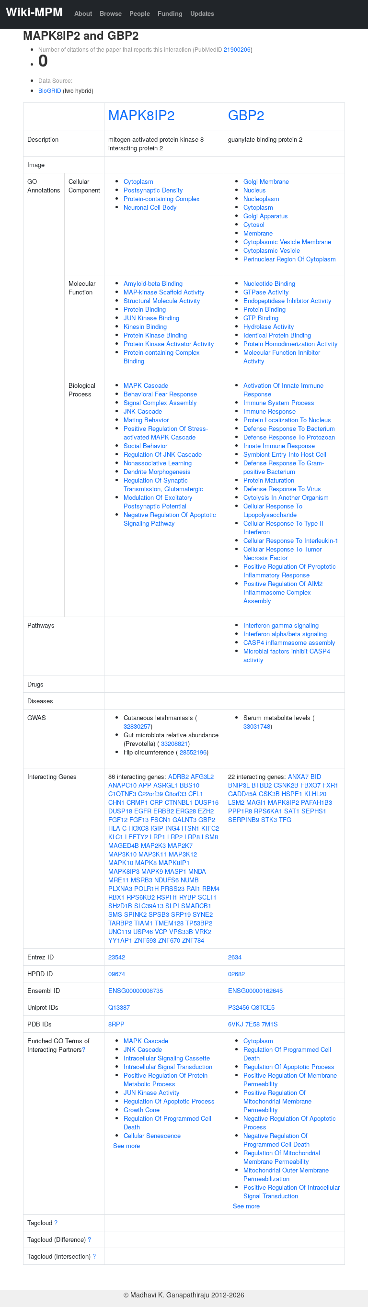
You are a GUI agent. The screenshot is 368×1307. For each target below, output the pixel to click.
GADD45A (242, 793)
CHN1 (116, 802)
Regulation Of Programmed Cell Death (167, 1122)
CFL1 (195, 793)
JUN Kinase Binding (151, 317)
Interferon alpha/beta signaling (285, 633)
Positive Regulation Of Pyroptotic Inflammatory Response (289, 570)
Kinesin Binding (145, 326)
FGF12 (117, 819)
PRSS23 (172, 888)
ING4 (172, 828)
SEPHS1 (313, 810)
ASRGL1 (165, 784)
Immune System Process (278, 402)
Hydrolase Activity (268, 326)
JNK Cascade (143, 411)
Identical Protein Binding (277, 334)
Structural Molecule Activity (162, 300)
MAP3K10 (122, 853)
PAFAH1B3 (316, 802)
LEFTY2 (136, 836)
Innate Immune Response (279, 445)
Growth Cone (142, 1109)
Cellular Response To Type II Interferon (283, 527)
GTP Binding (260, 317)
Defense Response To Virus (282, 488)
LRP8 (192, 836)
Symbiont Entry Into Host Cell (284, 454)
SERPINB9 (243, 819)
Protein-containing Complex (162, 198)
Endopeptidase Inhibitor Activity (287, 300)
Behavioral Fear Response (160, 393)
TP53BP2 (198, 922)
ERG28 (186, 810)
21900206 (237, 49)
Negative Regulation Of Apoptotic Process (289, 1122)
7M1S (270, 1023)
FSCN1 (160, 819)
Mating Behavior (146, 419)
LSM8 (210, 836)
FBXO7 (310, 784)
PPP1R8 (240, 810)
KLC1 (115, 836)
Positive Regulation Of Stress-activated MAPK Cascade (166, 432)
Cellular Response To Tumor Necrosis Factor (282, 553)
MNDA (197, 871)
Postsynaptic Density (153, 189)
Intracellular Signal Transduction (168, 1066)
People (139, 13)
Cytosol (253, 224)
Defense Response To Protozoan (289, 436)
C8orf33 (175, 793)
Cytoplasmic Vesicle (271, 250)
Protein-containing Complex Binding (162, 356)
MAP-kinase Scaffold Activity (164, 291)
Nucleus (254, 189)
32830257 (137, 726)
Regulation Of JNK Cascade (163, 454)
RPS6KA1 (268, 810)
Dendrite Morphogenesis (157, 471)
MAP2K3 (153, 845)
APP (144, 784)
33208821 (174, 743)
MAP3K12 (183, 853)
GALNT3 (184, 819)
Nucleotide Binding (269, 283)
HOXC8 (138, 828)
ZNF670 (169, 940)
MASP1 (175, 871)
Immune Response (269, 411)
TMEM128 (169, 922)
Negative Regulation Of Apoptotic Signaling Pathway (170, 519)
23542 (116, 956)
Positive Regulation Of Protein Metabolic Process (165, 1079)
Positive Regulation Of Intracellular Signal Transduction (291, 1191)
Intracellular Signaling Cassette (167, 1057)
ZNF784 (193, 940)
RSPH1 (167, 896)
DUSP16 (206, 802)
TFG (285, 819)
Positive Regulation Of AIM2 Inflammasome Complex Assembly (282, 592)
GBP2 (246, 114)
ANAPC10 (122, 784)
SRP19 (181, 914)
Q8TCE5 (263, 1007)
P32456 (238, 1007)
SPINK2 (135, 914)
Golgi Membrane (266, 181)
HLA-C (117, 828)
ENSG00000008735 (135, 990)
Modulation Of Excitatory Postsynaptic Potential (158, 501)
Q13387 (119, 1007)
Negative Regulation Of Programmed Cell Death (276, 1140)
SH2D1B (120, 905)
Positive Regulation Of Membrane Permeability (290, 1079)
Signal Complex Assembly (160, 402)
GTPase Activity (266, 291)
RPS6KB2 (140, 896)
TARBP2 (120, 922)
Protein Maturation (268, 479)
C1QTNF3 (122, 793)
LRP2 (175, 836)
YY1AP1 (120, 940)
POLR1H (146, 888)
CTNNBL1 (179, 802)
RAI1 (193, 888)
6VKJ (235, 1023)
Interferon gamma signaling (281, 625)
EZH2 (206, 810)
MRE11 (118, 879)
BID (315, 776)
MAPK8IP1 (174, 862)
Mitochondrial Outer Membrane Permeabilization (286, 1174)
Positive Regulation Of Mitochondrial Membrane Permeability (277, 1101)
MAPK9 (152, 871)
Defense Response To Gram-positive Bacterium (283, 467)
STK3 (269, 819)
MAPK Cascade (146, 385)
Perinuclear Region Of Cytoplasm (289, 258)
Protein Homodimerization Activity (290, 343)
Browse (111, 13)
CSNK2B (286, 784)
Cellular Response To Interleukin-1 (290, 540)
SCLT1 (207, 896)
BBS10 (189, 784)
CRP (156, 802)
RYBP (187, 896)
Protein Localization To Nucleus (287, 419)
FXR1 (330, 784)
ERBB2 (163, 810)
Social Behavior (145, 445)
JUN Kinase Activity (152, 1092)
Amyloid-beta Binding (153, 283)
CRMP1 (137, 802)
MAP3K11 (152, 853)
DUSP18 (120, 810)
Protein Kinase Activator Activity (169, 343)
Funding (170, 13)
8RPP (116, 1023)
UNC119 (119, 931)
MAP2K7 (180, 845)
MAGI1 (256, 802)
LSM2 (236, 802)
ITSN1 (190, 828)
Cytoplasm (138, 181)
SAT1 (291, 810)
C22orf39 (150, 793)
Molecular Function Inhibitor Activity (281, 356)
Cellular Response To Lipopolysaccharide (272, 510)
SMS (115, 914)
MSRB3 (141, 879)
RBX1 (116, 896)
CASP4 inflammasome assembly (289, 642)
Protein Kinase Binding (155, 334)
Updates (202, 13)
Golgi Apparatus (265, 215)
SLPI (172, 905)
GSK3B (269, 793)
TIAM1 (143, 922)
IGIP (156, 828)
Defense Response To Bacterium (289, 428)
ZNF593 (145, 940)
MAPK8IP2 (141, 114)
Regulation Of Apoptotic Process (169, 1100)
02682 (236, 973)
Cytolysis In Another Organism (286, 497)
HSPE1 (292, 793)
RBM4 (210, 888)
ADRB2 (178, 776)
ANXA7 (298, 776)
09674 (116, 973)
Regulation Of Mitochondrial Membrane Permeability (281, 1157)
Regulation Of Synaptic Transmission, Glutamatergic (163, 484)
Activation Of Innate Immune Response (283, 389)
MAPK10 (120, 862)
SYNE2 (203, 914)
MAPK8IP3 (123, 871)
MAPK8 (146, 862)
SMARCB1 (196, 905)
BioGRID (49, 90)
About (83, 13)
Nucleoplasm (261, 198)
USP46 (143, 931)
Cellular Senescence (152, 1135)
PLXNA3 (120, 888)
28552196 (193, 751)
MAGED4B (123, 845)
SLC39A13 (148, 905)
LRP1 (157, 836)
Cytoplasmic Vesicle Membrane (287, 241)
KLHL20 (315, 793)
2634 (235, 956)
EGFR (142, 810)
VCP (161, 931)
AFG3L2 (202, 776)
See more (126, 1145)
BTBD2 (262, 784)
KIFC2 (210, 828)
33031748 (256, 726)
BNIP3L (239, 784)
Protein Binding (145, 309)
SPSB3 (159, 914)
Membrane (258, 232)
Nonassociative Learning (158, 462)
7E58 (252, 1023)
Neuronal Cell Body (150, 207)
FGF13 (139, 819)
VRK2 (203, 931)
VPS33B (181, 931)
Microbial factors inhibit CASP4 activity (286, 655)
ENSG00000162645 (255, 990)
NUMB (190, 879)
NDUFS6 (166, 879)
